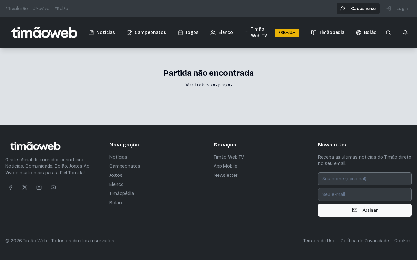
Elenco (116, 184)
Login (402, 8)
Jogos (115, 175)
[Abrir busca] (388, 32)
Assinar (370, 210)
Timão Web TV (229, 157)
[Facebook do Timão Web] (10, 187)
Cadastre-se (363, 8)
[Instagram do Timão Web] (39, 187)
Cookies (403, 241)
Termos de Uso (319, 241)
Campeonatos (124, 166)
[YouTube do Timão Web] (53, 187)
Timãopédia (121, 193)
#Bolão (61, 8)
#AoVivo (41, 8)
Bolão (115, 203)
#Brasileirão (16, 8)
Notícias (118, 157)
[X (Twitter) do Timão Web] (25, 187)
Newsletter (225, 175)
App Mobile (225, 166)
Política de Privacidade (365, 241)
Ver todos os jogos (208, 85)
